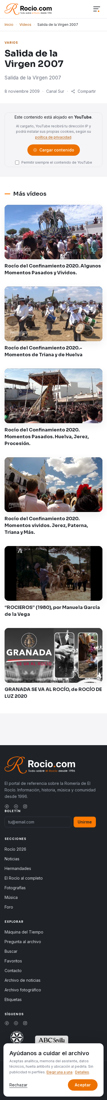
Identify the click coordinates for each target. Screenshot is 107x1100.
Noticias (12, 858)
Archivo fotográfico (23, 989)
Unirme (85, 821)
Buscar (11, 951)
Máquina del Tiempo (24, 932)
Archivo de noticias (23, 980)
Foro (9, 907)
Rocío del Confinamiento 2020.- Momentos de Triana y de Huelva (43, 351)
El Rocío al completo (24, 878)
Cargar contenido (56, 151)
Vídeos (25, 24)
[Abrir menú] (96, 9)
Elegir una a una (59, 1072)
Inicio (9, 24)
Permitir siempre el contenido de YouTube (56, 162)
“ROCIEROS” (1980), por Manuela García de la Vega (52, 610)
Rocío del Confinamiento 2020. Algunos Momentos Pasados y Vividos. (53, 269)
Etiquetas (13, 999)
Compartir (87, 91)
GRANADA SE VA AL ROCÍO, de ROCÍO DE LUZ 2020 (53, 692)
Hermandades (18, 868)
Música (11, 897)
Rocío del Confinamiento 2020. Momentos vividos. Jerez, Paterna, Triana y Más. (46, 525)
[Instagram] (25, 806)
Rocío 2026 (15, 849)
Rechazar (18, 1084)
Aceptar (83, 1084)
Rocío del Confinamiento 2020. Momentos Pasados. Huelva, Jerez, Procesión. (47, 436)
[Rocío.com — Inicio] (28, 9)
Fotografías (15, 887)
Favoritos (13, 960)
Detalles (82, 1072)
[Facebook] (7, 806)
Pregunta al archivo (23, 941)
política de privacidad (53, 137)
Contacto (13, 970)
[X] (16, 806)
